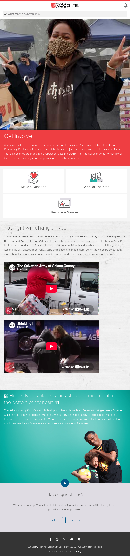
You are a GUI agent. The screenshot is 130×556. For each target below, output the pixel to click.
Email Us (75, 520)
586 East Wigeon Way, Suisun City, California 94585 (50, 547)
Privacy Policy (75, 552)
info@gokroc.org (95, 547)
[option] (65, 74)
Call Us (54, 520)
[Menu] (3, 5)
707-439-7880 (80, 547)
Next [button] (8, 74)
